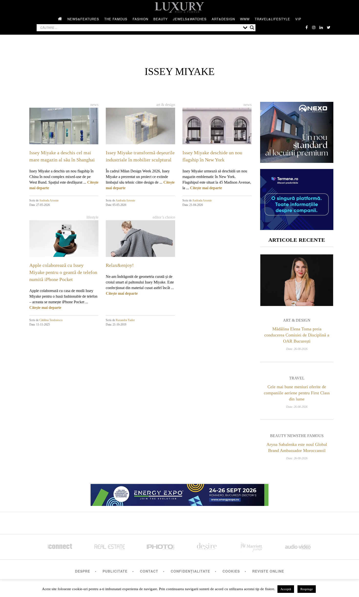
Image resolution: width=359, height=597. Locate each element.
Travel (297, 378)
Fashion (140, 19)
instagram (313, 27)
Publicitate (115, 571)
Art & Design (165, 105)
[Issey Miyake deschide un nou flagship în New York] (217, 127)
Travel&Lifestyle (272, 19)
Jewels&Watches (190, 19)
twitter (328, 27)
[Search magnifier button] (252, 27)
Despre (82, 571)
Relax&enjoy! (120, 265)
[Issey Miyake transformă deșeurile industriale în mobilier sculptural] (140, 127)
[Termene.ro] (296, 228)
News (94, 105)
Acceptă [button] (285, 589)
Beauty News (284, 436)
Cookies (231, 571)
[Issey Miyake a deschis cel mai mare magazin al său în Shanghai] (63, 127)
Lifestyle (92, 217)
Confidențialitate (190, 571)
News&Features (83, 19)
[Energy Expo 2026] (179, 494)
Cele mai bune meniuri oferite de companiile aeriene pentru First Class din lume (297, 392)
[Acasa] (60, 19)
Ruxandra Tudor (125, 320)
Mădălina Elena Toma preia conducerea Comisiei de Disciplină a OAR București (296, 335)
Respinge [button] (306, 589)
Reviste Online (268, 571)
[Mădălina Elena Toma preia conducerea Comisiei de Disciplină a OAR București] (296, 280)
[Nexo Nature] (296, 161)
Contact (149, 571)
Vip (298, 19)
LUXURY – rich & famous (179, 7)
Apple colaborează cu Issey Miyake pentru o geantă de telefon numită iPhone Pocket (63, 272)
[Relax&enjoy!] (140, 239)
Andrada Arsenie (49, 200)
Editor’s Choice (164, 217)
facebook (306, 27)
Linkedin (321, 27)
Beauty (160, 19)
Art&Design (223, 19)
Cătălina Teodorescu (51, 320)
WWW (245, 19)
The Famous (115, 19)
